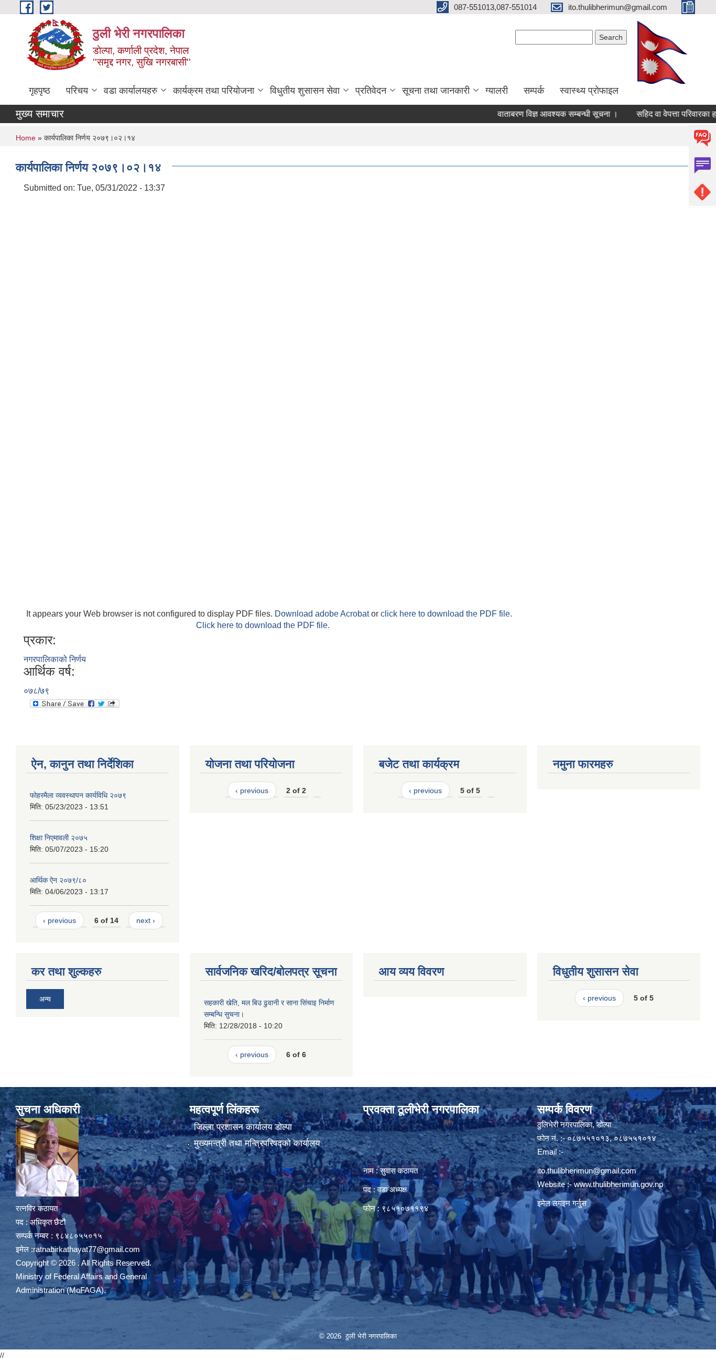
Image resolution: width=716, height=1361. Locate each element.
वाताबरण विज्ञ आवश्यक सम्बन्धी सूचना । (535, 113)
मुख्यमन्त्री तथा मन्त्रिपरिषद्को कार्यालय (257, 1143)
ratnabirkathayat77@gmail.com (86, 1249)
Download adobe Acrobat (323, 613)
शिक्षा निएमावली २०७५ (59, 837)
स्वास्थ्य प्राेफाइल (589, 90)
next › (145, 920)
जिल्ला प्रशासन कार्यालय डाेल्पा (243, 1127)
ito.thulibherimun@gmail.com (586, 1170)
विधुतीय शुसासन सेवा (305, 90)
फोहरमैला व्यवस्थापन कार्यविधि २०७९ (78, 795)
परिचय (77, 90)
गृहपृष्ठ (39, 90)
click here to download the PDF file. (446, 613)
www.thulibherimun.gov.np (618, 1184)
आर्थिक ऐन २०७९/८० (58, 880)
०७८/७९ (36, 690)
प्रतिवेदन (370, 90)
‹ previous (59, 920)
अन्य (45, 999)
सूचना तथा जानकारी (436, 90)
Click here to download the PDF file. (263, 625)
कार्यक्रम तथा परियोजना (213, 90)
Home (26, 138)
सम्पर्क (534, 90)
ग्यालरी (496, 90)
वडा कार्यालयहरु (130, 90)
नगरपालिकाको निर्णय (55, 659)
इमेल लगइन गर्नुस (562, 1203)
